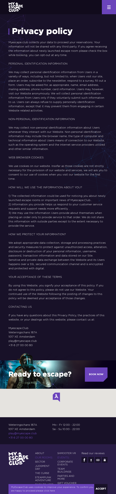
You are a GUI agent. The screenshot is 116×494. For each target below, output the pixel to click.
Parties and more (65, 477)
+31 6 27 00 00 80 (20, 438)
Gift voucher (66, 483)
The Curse (42, 473)
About (39, 453)
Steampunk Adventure (43, 479)
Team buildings (64, 470)
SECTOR (40, 462)
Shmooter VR (66, 453)
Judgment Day (42, 467)
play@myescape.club (22, 341)
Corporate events (65, 463)
